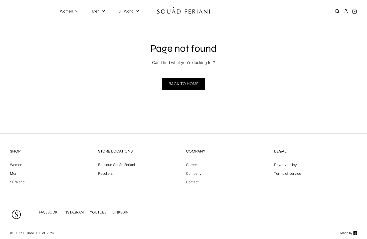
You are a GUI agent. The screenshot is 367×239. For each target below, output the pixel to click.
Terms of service (287, 173)
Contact (192, 182)
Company (193, 173)
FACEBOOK (48, 212)
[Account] (345, 11)
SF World (17, 182)
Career (191, 164)
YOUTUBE (98, 212)
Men (13, 173)
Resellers (105, 173)
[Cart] (354, 11)
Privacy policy (285, 164)
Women (16, 164)
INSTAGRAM (73, 212)
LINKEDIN (120, 212)
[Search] (337, 11)
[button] (69, 11)
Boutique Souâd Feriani (116, 164)
